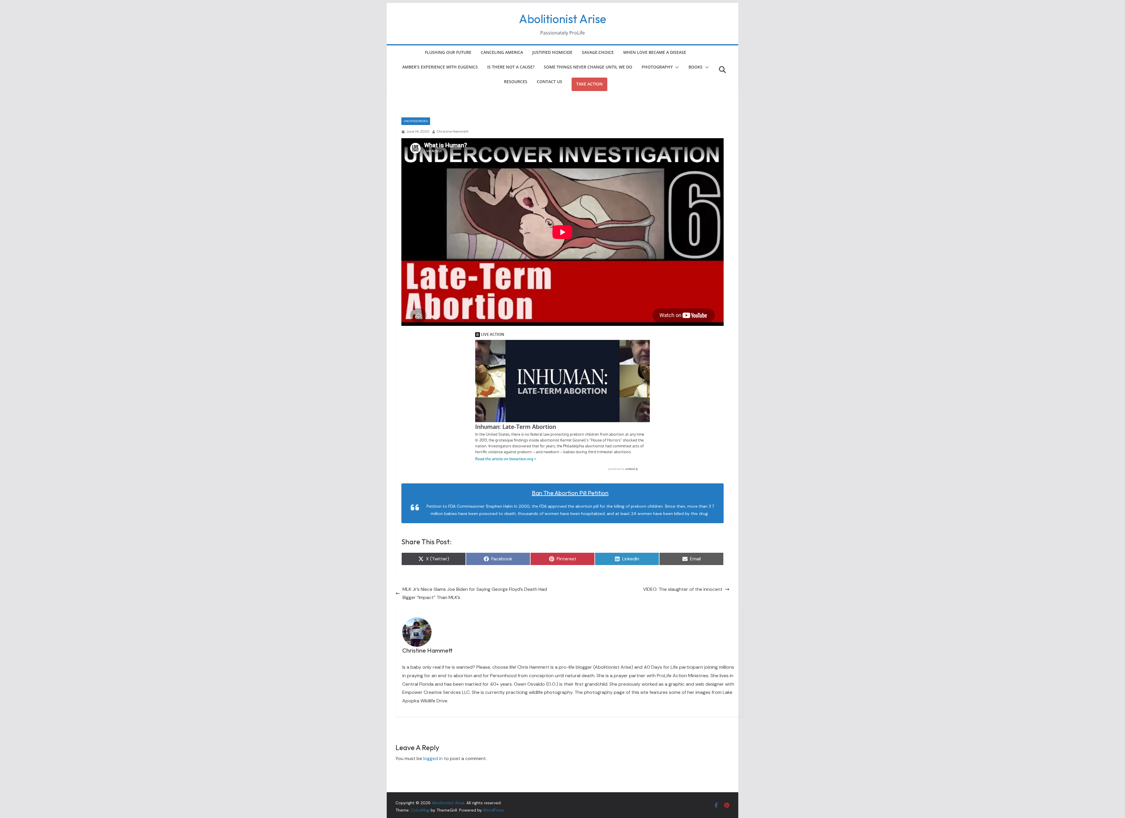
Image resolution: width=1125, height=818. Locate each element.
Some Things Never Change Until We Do (588, 67)
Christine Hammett (452, 131)
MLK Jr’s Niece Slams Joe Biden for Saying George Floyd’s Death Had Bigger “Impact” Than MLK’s (475, 593)
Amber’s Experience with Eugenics (440, 67)
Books (695, 67)
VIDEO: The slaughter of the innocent (682, 589)
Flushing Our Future (448, 52)
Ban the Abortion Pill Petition (570, 493)
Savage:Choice (598, 52)
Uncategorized (416, 121)
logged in (433, 758)
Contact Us (549, 81)
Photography (657, 67)
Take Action (589, 84)
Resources (515, 81)
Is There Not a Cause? (510, 67)
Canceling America (502, 52)
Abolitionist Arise (562, 18)
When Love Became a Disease (654, 52)
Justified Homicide (552, 52)
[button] (676, 67)
